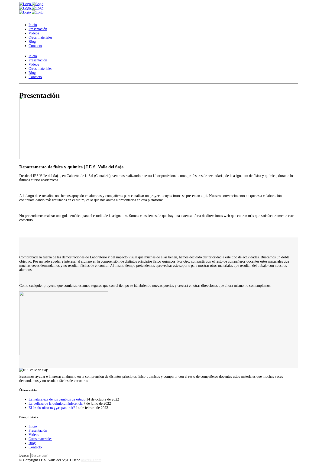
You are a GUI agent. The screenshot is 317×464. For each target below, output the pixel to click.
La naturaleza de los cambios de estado (57, 399)
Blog (32, 443)
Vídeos (34, 435)
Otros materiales (40, 439)
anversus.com (91, 460)
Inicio (33, 426)
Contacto (35, 447)
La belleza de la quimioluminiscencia (56, 403)
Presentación (38, 430)
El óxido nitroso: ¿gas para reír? (52, 408)
